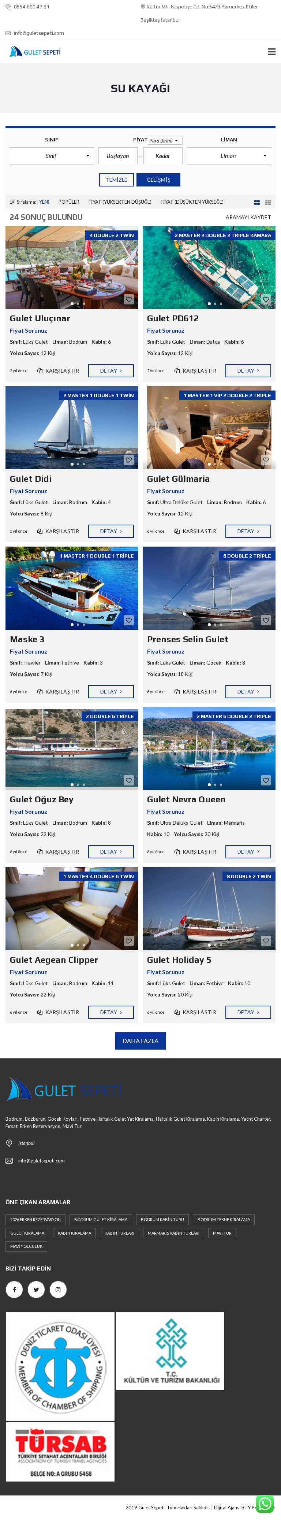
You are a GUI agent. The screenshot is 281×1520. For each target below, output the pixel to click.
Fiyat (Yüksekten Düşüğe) (120, 202)
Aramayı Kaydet (248, 217)
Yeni (44, 202)
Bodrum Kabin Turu (162, 1219)
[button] (52, 155)
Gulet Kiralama (27, 1233)
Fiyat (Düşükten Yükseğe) (192, 202)
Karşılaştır (61, 370)
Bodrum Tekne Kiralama (224, 1219)
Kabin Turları (119, 1233)
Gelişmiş (159, 180)
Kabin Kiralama (74, 1233)
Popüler (69, 202)
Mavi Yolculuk (26, 1246)
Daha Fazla (141, 1040)
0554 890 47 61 (31, 7)
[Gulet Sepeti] (32, 52)
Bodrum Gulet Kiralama (100, 1219)
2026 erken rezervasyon (35, 1219)
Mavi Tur (222, 1233)
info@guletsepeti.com (38, 33)
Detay (109, 370)
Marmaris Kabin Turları (173, 1233)
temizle (117, 180)
